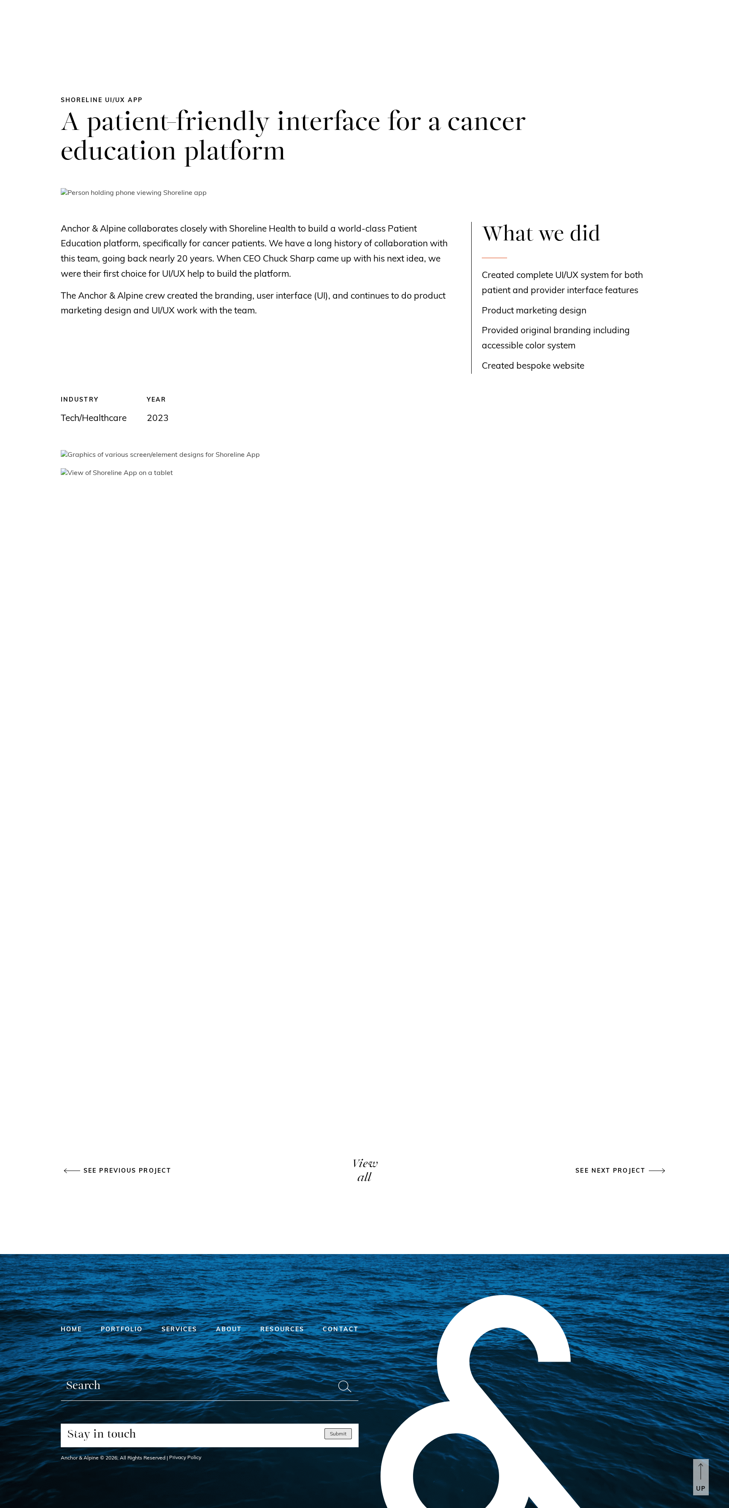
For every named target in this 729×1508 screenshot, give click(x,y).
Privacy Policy (185, 1457)
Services (179, 1330)
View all (364, 1171)
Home (71, 1330)
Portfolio (122, 1330)
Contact (341, 1330)
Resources (282, 1330)
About (229, 1330)
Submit (338, 1434)
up (701, 1489)
